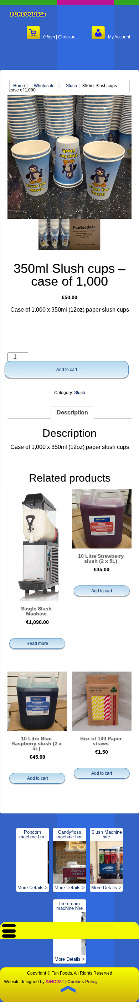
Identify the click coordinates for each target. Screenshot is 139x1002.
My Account (117, 37)
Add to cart (66, 369)
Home (19, 85)
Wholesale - (45, 85)
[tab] (72, 413)
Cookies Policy (82, 981)
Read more (37, 643)
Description (72, 412)
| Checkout (60, 37)
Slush (71, 85)
